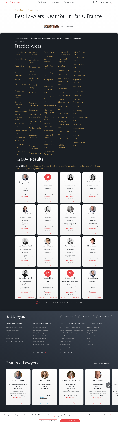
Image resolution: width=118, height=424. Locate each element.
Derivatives (33, 99)
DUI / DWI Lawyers (65, 341)
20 (81, 302)
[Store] (97, 2)
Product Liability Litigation (61, 145)
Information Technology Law (48, 89)
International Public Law (49, 125)
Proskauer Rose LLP (47, 249)
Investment (48, 131)
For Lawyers (55, 2)
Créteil (52, 166)
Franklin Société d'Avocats (70, 217)
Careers (89, 341)
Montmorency (84, 166)
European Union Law (33, 136)
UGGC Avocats (47, 217)
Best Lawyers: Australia (12, 333)
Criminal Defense (32, 72)
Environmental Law (35, 129)
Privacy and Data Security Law (63, 124)
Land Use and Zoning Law (49, 152)
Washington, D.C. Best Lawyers (42, 336)
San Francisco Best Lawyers (41, 344)
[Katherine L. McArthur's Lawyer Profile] (71, 377)
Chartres (45, 166)
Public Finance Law (79, 65)
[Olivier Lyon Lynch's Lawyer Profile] (93, 243)
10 (58, 302)
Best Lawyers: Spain (11, 336)
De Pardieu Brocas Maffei (70, 185)
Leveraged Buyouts (62, 60)
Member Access (104, 317)
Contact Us (90, 344)
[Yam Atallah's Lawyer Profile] (70, 211)
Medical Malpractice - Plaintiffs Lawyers (71, 330)
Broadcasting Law (20, 125)
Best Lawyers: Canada (12, 330)
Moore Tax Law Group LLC (44, 384)
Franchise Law (35, 153)
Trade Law (77, 124)
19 (78, 302)
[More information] (28, 196)
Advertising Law (19, 67)
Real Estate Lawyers (65, 350)
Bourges (37, 166)
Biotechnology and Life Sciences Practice (21, 116)
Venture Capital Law (79, 143)
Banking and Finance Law (20, 96)
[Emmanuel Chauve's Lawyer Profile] (70, 179)
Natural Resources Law (64, 93)
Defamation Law (34, 93)
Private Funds (63, 138)
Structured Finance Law (78, 100)
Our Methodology (92, 330)
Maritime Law (63, 70)
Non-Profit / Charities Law (63, 100)
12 (62, 302)
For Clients (42, 2)
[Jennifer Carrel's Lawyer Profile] (48, 211)
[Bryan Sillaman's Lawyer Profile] (93, 275)
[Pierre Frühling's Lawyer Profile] (48, 275)
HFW (48, 281)
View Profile (18, 201)
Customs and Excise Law (34, 79)
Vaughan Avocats (48, 185)
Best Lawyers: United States (14, 327)
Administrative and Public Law (21, 53)
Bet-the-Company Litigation (19, 104)
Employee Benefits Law (34, 104)
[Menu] (6, 2)
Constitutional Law (20, 145)
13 (64, 302)
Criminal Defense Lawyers (67, 338)
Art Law (18, 80)
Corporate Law (35, 67)
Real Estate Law (79, 75)
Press (88, 338)
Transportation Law (78, 130)
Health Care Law (48, 67)
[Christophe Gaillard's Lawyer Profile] (25, 275)
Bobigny (29, 166)
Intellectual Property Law (49, 111)
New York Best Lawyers (39, 327)
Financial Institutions (33, 147)
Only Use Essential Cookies (47, 421)
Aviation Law (20, 91)
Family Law (33, 142)
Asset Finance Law (20, 85)
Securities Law (78, 91)
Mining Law (63, 88)
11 (60, 302)
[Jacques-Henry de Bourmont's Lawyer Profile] (25, 180)
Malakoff (74, 166)
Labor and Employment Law (49, 144)
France (31, 10)
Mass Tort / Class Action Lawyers (69, 333)
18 (76, 302)
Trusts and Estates (77, 136)
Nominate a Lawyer (93, 336)
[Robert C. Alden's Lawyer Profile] (18, 377)
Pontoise (30, 169)
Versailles (39, 169)
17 (74, 302)
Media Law (62, 74)
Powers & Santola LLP (97, 384)
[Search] (93, 2)
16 (71, 302)
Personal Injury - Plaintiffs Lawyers (70, 327)
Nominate (86, 317)
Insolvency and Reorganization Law (50, 98)
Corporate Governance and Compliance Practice (34, 57)
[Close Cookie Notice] (116, 413)
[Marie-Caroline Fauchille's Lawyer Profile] (93, 179)
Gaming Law (49, 52)
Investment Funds (48, 136)
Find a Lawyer (20, 10)
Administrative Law (20, 60)
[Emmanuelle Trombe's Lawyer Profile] (25, 211)
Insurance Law (50, 106)
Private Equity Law (63, 132)
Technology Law (77, 111)
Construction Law (20, 152)
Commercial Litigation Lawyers (69, 347)
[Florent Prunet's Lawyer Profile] (93, 211)
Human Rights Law (49, 74)
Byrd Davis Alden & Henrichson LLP (18, 384)
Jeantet (25, 187)
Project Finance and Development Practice (79, 56)
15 (69, 302)
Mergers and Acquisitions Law (63, 81)
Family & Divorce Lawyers (67, 336)
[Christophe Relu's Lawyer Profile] (70, 275)
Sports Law (77, 95)
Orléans (23, 169)
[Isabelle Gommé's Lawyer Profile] (48, 179)
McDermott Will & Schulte (25, 217)
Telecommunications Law (79, 118)
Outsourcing (63, 113)
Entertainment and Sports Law (35, 115)
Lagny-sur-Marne (63, 166)
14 (67, 302)
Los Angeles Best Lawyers (40, 330)
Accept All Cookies (70, 421)
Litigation (61, 66)
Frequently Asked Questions (95, 333)
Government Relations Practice (49, 59)
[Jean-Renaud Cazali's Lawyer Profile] (25, 243)
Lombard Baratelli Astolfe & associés (70, 281)
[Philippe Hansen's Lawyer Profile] (70, 243)
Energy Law (34, 110)
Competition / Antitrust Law (20, 139)
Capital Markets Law (21, 132)
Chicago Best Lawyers (39, 333)
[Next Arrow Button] (109, 385)
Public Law (77, 71)
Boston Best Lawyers (39, 347)
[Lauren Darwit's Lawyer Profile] (44, 377)
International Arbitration (49, 118)
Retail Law (77, 87)
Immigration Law (48, 81)
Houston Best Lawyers (39, 338)
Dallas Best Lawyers (38, 341)
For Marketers (69, 2)
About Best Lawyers (93, 327)
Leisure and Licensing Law (64, 53)
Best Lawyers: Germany (12, 338)
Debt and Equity (33, 86)
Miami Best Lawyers (38, 350)
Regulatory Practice (77, 81)
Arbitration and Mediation (21, 74)
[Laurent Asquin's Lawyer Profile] (48, 243)
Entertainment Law (35, 122)
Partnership (62, 117)
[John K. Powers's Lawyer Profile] (97, 377)
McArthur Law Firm (71, 384)
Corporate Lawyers (65, 344)
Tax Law (76, 106)
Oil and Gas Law (63, 107)
